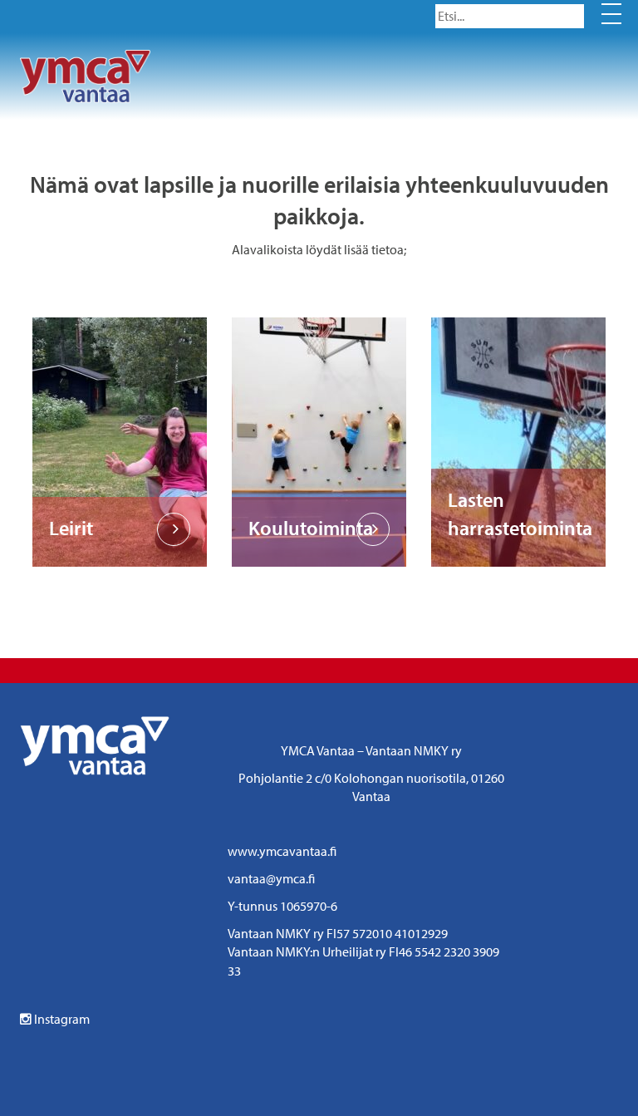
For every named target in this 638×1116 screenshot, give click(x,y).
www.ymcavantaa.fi (282, 851)
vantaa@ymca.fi (271, 878)
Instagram (61, 1018)
